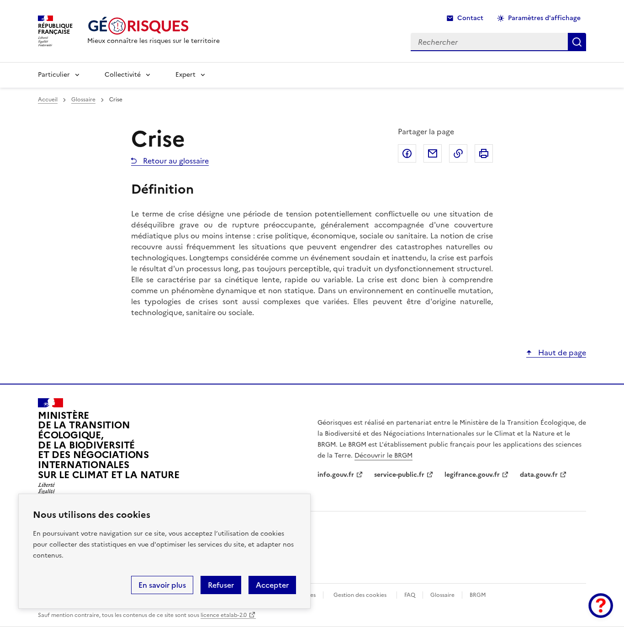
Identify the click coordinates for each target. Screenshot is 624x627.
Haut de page (561, 352)
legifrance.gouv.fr (472, 474)
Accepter (272, 585)
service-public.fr (399, 474)
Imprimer (484, 153)
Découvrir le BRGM (383, 455)
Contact (470, 18)
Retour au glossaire (175, 160)
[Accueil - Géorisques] (153, 26)
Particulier (54, 74)
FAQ (409, 595)
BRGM (478, 595)
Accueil (48, 99)
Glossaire (83, 99)
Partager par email (432, 153)
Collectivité (123, 74)
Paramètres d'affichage (544, 18)
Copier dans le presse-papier (458, 153)
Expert (185, 74)
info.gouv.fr (335, 474)
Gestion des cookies (359, 595)
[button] (600, 605)
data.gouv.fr (539, 474)
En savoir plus (162, 585)
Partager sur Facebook (407, 153)
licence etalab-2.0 (224, 615)
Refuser (221, 585)
